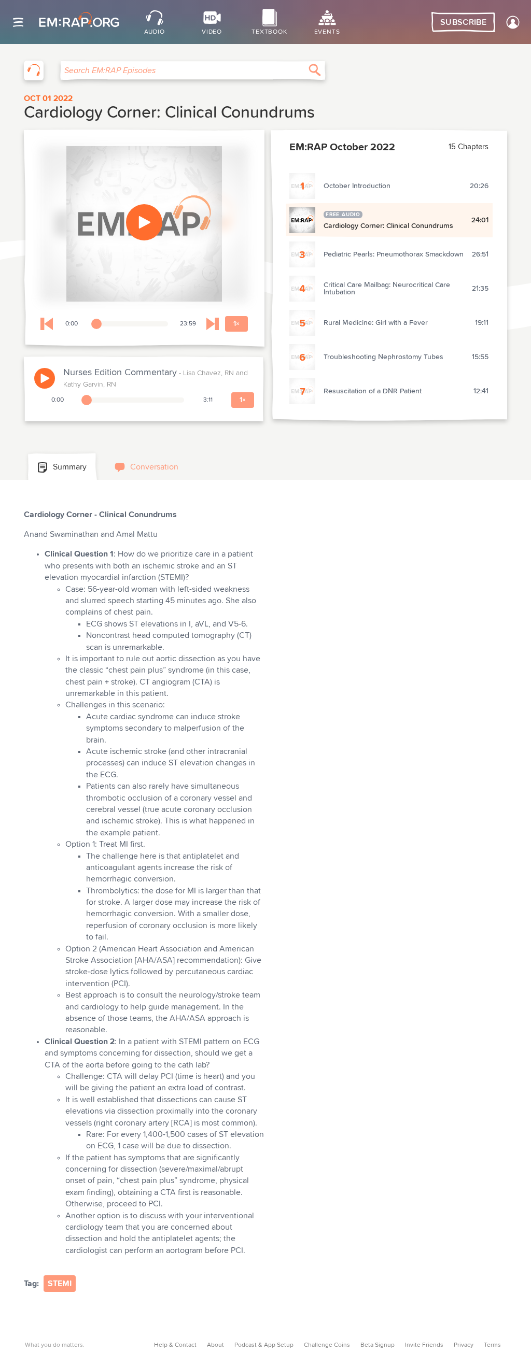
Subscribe (463, 22)
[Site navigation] (18, 22)
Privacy (463, 1345)
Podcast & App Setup (264, 1345)
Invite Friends (424, 1345)
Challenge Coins (327, 1345)
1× (236, 323)
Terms (492, 1345)
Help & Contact (175, 1345)
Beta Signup (377, 1345)
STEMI (60, 1283)
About (215, 1345)
